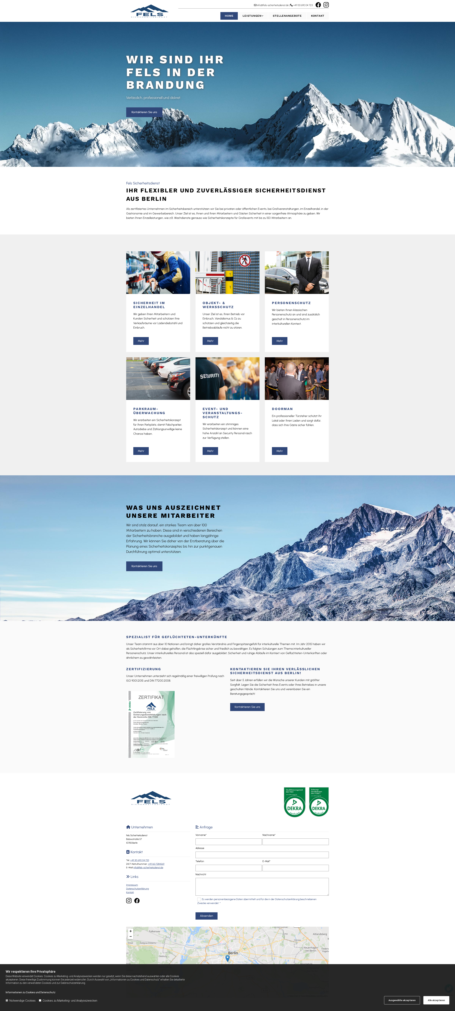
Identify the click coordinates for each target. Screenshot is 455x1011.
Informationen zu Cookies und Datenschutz (30, 992)
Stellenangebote (287, 15)
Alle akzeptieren (436, 1000)
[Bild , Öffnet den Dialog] (151, 724)
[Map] (227, 962)
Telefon (200, 861)
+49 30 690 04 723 (303, 5)
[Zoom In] (130, 931)
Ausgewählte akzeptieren (402, 1000)
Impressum (132, 885)
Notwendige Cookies (22, 1000)
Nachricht (201, 874)
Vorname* (201, 835)
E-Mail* (266, 861)
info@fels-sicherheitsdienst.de (273, 5)
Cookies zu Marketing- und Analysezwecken (70, 1000)
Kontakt (317, 15)
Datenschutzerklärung (137, 888)
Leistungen (252, 15)
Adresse (200, 848)
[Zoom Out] (130, 936)
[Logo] (149, 10)
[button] (144, 112)
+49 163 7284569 (156, 864)
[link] (253, 16)
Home (229, 15)
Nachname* (269, 835)
